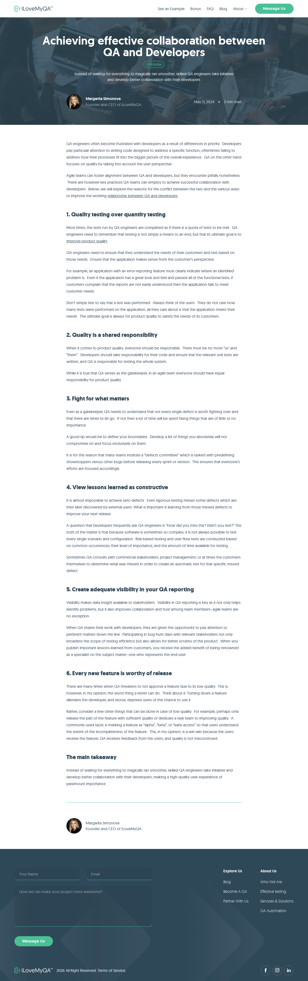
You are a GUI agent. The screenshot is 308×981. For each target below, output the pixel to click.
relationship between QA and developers (143, 195)
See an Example (171, 8)
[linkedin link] (289, 970)
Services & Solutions (277, 901)
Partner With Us (236, 901)
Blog (223, 8)
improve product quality (86, 241)
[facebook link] (265, 970)
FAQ (210, 8)
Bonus (195, 8)
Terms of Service (111, 970)
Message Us (274, 8)
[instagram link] (277, 970)
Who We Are (271, 881)
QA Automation (273, 910)
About (238, 8)
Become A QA (235, 891)
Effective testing (273, 891)
